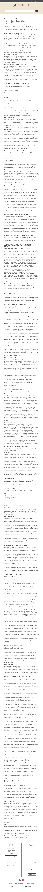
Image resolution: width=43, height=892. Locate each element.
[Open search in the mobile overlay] (21, 11)
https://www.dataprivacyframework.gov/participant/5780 (16, 615)
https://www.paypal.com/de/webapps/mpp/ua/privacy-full (16, 837)
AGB (21, 883)
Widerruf (24, 883)
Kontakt (11, 853)
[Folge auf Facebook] (20, 880)
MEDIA (28, 886)
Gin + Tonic (17, 8)
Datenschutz (16, 883)
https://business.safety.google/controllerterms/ (13, 648)
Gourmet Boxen (11, 8)
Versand (28, 883)
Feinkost (22, 8)
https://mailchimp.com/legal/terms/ (11, 736)
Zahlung (32, 883)
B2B (34, 8)
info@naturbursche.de (11, 850)
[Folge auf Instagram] (23, 880)
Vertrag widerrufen (11, 857)
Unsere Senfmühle (29, 8)
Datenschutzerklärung (35, 869)
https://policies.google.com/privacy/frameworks (14, 647)
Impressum (11, 883)
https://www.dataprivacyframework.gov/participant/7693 (16, 747)
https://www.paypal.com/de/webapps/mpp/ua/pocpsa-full (16, 833)
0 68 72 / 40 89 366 (11, 848)
